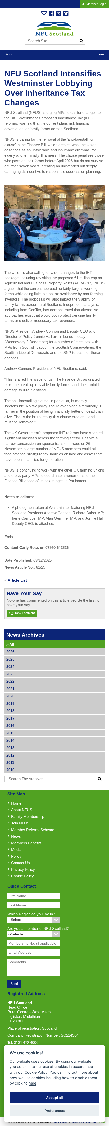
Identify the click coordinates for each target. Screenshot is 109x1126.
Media (16, 849)
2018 (10, 711)
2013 (10, 748)
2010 (10, 770)
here (32, 1083)
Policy (16, 856)
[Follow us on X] (58, 13)
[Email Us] (44, 13)
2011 (10, 762)
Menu (10, 55)
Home (16, 803)
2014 (10, 740)
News (16, 836)
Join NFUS (20, 823)
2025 (10, 659)
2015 (10, 733)
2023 (10, 674)
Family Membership (27, 816)
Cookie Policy (22, 876)
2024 (10, 666)
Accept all (54, 1097)
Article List (17, 580)
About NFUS (21, 810)
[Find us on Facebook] (51, 13)
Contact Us (20, 863)
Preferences (55, 1111)
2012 (10, 755)
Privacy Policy (23, 869)
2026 (10, 652)
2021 (10, 689)
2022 (10, 681)
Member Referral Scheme (32, 830)
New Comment (24, 613)
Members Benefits (26, 843)
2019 (10, 703)
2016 (10, 725)
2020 (10, 696)
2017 (10, 718)
